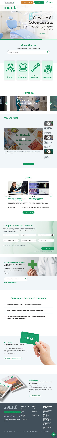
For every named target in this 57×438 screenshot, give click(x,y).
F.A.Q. (33, 408)
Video (22, 411)
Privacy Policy (46, 420)
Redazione (34, 414)
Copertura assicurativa (46, 417)
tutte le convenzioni (10, 282)
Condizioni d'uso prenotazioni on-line (47, 427)
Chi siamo (23, 408)
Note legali (45, 413)
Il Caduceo (23, 416)
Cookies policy (46, 424)
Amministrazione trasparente (47, 411)
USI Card (23, 410)
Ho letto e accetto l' (15, 245)
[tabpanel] (28, 22)
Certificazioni (24, 419)
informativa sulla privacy (19, 245)
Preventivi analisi (36, 410)
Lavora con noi (35, 415)
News (22, 412)
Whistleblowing (47, 419)
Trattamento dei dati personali (47, 423)
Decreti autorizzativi (46, 415)
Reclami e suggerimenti (35, 412)
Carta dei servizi (25, 418)
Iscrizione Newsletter (23, 414)
